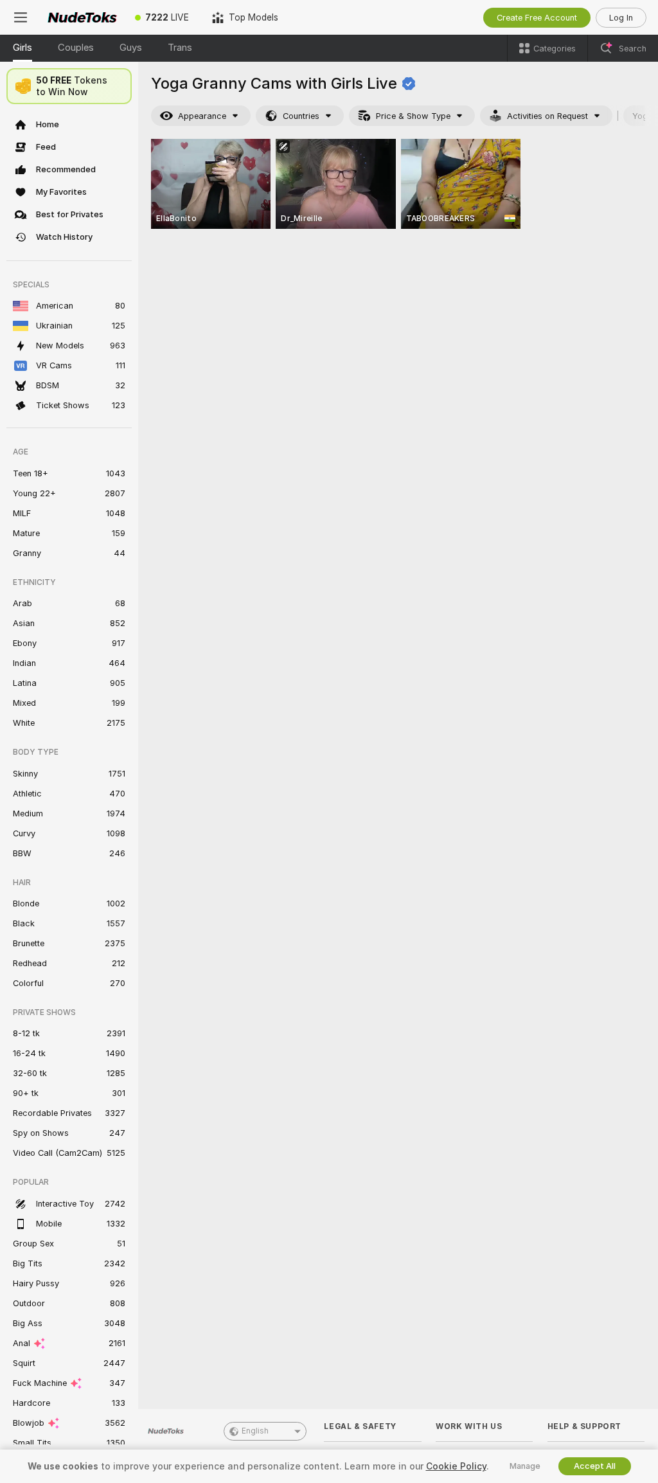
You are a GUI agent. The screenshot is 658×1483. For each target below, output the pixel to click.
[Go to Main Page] (82, 17)
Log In (621, 17)
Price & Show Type (413, 116)
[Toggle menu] (20, 17)
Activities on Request (547, 116)
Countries (301, 116)
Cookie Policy (456, 1466)
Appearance (202, 116)
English (255, 1430)
